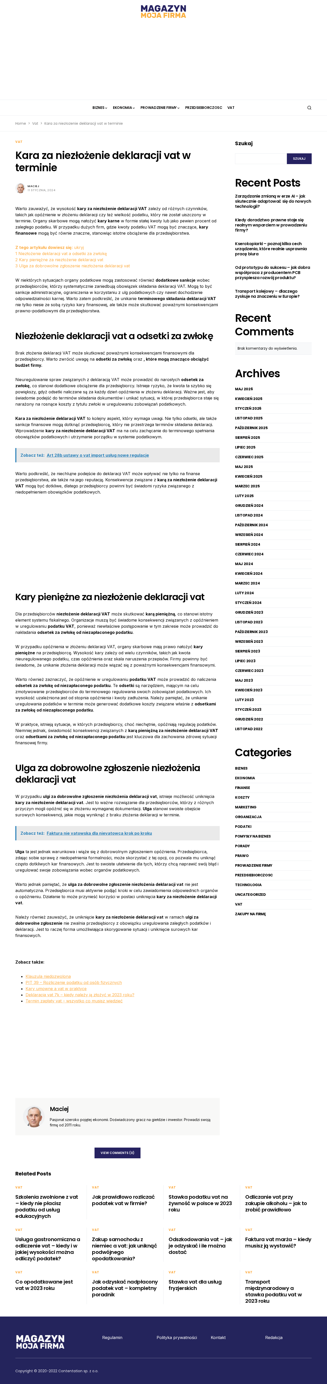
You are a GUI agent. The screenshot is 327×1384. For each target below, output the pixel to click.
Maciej (33, 186)
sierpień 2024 (247, 544)
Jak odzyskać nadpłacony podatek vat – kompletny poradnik (125, 1288)
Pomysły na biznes (253, 836)
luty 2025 (244, 495)
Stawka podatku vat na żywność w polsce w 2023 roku (200, 1203)
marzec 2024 (247, 583)
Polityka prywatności (177, 1337)
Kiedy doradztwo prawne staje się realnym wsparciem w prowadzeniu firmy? (271, 225)
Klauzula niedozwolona (48, 976)
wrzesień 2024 (249, 534)
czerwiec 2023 (249, 670)
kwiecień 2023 (248, 690)
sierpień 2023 (247, 651)
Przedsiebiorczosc (254, 875)
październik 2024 (251, 525)
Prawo (242, 855)
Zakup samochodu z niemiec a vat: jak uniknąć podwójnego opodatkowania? (124, 1249)
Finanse (242, 787)
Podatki (243, 826)
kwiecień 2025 (248, 476)
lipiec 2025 (245, 447)
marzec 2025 (247, 486)
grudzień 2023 (249, 612)
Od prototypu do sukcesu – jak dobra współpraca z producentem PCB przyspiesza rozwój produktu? (272, 273)
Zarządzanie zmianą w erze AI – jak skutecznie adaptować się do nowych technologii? (273, 201)
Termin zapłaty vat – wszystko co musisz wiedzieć (74, 1000)
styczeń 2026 (248, 408)
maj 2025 (244, 466)
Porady (242, 846)
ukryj (79, 247)
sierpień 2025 (247, 437)
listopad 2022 (248, 728)
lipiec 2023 (245, 661)
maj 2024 (244, 563)
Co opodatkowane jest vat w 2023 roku (44, 1285)
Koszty (242, 797)
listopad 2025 (248, 418)
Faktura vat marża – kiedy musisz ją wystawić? (278, 1242)
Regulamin (112, 1337)
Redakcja (274, 1337)
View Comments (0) (117, 1153)
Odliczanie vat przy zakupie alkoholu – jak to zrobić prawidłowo (276, 1203)
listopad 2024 (249, 515)
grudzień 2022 (249, 719)
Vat (35, 123)
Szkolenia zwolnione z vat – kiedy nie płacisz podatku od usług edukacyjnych (46, 1206)
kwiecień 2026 (248, 398)
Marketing (245, 807)
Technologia (248, 884)
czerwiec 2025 (249, 457)
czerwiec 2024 (249, 554)
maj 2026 (244, 389)
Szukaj (244, 143)
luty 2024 (244, 593)
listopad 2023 (248, 622)
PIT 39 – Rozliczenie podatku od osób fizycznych (74, 982)
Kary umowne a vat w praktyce (56, 988)
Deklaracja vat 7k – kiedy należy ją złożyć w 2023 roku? (80, 994)
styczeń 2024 (248, 602)
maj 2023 (244, 680)
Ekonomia (245, 778)
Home (20, 123)
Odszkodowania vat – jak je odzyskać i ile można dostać (200, 1246)
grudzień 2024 (249, 505)
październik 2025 (251, 427)
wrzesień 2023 (249, 641)
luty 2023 (244, 699)
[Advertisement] (163, 61)
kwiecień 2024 (248, 573)
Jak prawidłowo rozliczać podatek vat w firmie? (123, 1200)
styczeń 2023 (248, 709)
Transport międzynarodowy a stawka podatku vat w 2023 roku (273, 1291)
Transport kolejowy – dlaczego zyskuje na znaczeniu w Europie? (267, 294)
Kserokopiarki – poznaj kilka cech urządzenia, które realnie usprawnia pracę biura (271, 249)
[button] (309, 107)
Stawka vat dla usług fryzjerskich (195, 1285)
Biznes (241, 768)
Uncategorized (250, 894)
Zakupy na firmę (250, 914)
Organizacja (248, 816)
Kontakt (218, 1337)
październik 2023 (251, 631)
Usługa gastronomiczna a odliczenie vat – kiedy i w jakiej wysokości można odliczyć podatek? (47, 1249)
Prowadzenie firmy (253, 865)
